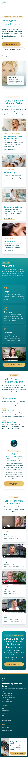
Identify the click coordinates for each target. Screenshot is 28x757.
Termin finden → (11, 44)
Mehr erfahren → (9, 149)
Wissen (4, 718)
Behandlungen (5, 710)
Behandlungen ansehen (13, 49)
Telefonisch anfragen (7, 730)
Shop (3, 715)
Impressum (4, 737)
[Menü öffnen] (24, 2)
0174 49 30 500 (6, 699)
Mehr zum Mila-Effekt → (14, 364)
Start (3, 708)
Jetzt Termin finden (14, 664)
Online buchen (5, 727)
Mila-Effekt (5, 713)
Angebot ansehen (18, 753)
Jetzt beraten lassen (14, 484)
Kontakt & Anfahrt (6, 720)
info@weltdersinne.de (7, 701)
